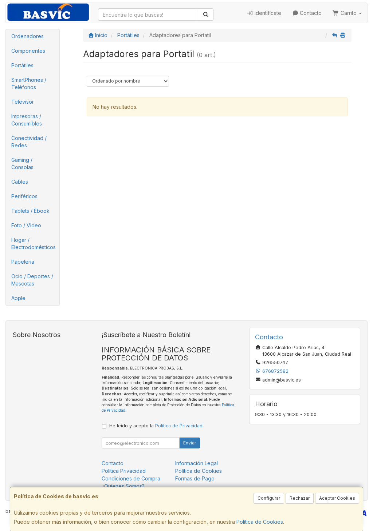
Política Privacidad (124, 471)
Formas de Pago (195, 478)
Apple (18, 298)
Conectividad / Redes (29, 141)
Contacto (310, 13)
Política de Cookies (259, 522)
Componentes (28, 51)
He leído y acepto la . (156, 425)
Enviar (189, 443)
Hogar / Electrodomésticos (33, 243)
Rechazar (300, 498)
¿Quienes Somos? (123, 486)
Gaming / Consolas (22, 163)
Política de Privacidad (179, 425)
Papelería (22, 262)
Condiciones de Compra (131, 478)
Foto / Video (26, 225)
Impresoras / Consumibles (26, 120)
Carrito (348, 13)
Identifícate (267, 13)
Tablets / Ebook (30, 211)
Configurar (269, 498)
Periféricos (24, 196)
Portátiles (22, 65)
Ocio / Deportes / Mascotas (32, 280)
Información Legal (196, 463)
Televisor (22, 102)
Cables (19, 182)
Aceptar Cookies (337, 498)
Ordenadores (27, 36)
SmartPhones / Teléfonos (28, 83)
